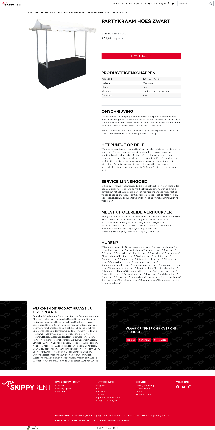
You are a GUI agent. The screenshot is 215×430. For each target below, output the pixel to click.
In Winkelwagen (141, 56)
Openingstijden (63, 388)
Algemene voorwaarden (108, 397)
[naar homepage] (12, 3)
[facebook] (178, 387)
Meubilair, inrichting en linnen (47, 12)
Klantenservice (143, 394)
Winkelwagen (143, 388)
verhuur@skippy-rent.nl (155, 415)
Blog (98, 388)
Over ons (59, 385)
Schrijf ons (144, 340)
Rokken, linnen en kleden (74, 12)
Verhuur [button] (125, 3)
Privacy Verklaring (145, 385)
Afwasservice (102, 391)
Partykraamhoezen (95, 12)
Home (116, 3)
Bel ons (131, 340)
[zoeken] (211, 3)
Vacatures (60, 391)
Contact (140, 391)
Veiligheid (100, 385)
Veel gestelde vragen (155, 3)
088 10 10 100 (132, 415)
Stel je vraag (160, 340)
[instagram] (190, 387)
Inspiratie (138, 3)
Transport (100, 394)
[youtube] (184, 387)
